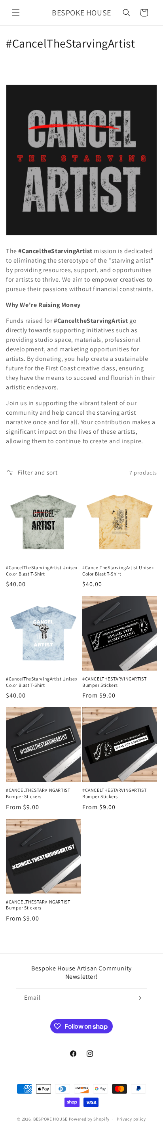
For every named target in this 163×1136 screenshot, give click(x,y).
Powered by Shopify (89, 1119)
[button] (16, 12)
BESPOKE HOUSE (50, 1119)
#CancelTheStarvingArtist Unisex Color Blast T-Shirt (42, 570)
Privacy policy (131, 1119)
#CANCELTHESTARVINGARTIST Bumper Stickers (114, 682)
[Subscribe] (138, 998)
